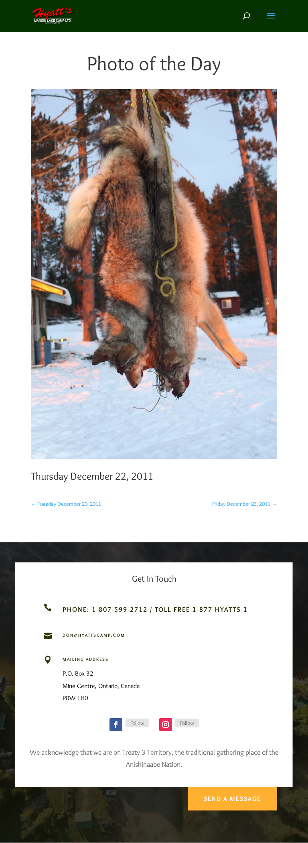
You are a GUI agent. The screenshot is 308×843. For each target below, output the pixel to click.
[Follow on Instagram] (165, 724)
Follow (137, 723)
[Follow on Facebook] (115, 724)
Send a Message (232, 798)
